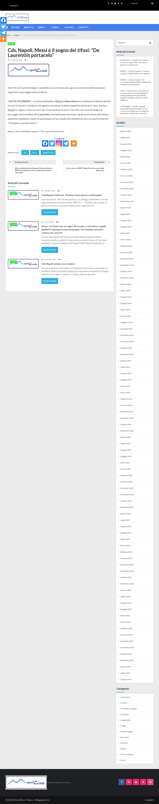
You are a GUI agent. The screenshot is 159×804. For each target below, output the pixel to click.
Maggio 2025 (126, 227)
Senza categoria (127, 754)
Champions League (128, 708)
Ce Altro (69, 27)
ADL (25, 153)
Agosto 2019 (125, 666)
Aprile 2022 (125, 463)
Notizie (15, 27)
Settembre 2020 (127, 584)
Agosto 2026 (125, 131)
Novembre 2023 (127, 341)
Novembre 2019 (127, 647)
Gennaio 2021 (126, 558)
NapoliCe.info (48, 153)
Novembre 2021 (127, 494)
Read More (49, 212)
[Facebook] (45, 143)
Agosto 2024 (125, 284)
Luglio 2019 (125, 673)
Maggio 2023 (126, 380)
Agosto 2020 (125, 590)
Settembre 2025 (127, 201)
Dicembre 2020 (126, 564)
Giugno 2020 (125, 603)
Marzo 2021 (125, 545)
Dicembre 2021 (126, 488)
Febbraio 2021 (126, 552)
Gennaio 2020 (126, 635)
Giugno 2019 (125, 679)
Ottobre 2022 (126, 424)
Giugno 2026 (125, 144)
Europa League (126, 731)
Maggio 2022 (126, 456)
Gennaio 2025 (126, 252)
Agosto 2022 (125, 437)
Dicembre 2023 (126, 335)
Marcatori (124, 737)
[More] (74, 143)
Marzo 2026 (125, 163)
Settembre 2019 (127, 660)
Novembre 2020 (127, 571)
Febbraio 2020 (126, 628)
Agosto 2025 (125, 207)
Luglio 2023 (125, 367)
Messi (34, 153)
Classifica (124, 714)
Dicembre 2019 (126, 641)
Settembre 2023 (127, 354)
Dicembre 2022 (126, 411)
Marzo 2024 (125, 316)
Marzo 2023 (125, 392)
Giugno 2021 (125, 526)
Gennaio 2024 (126, 329)
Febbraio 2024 (126, 322)
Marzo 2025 (125, 239)
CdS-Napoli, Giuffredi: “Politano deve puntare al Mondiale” (71, 195)
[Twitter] (52, 143)
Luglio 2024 (125, 290)
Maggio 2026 (126, 150)
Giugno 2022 (125, 450)
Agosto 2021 (125, 513)
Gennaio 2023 (126, 405)
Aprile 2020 (125, 615)
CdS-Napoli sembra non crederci (58, 263)
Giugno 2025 (125, 220)
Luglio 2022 (125, 443)
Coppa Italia (125, 720)
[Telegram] (66, 143)
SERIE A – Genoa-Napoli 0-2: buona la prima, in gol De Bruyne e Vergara (135, 72)
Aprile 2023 (125, 386)
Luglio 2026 (125, 137)
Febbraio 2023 (126, 399)
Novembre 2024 (127, 265)
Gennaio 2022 (126, 482)
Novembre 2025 (127, 188)
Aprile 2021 (125, 539)
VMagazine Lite (42, 800)
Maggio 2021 (126, 533)
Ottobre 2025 (126, 195)
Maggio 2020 (126, 609)
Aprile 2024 (125, 309)
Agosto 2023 (125, 361)
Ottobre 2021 (126, 501)
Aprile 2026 (125, 157)
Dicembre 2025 (126, 182)
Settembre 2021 (127, 507)
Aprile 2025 (125, 233)
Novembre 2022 (127, 418)
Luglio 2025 (125, 214)
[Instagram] (59, 143)
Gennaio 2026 (126, 176)
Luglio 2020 (125, 596)
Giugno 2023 (125, 373)
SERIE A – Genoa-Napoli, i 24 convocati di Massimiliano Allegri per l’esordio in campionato (135, 82)
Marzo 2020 (125, 622)
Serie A (41, 27)
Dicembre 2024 (126, 259)
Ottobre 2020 (126, 577)
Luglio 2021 (125, 520)
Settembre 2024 (127, 278)
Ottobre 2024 (126, 271)
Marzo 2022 (125, 469)
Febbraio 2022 (126, 475)
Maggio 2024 (126, 303)
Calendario (125, 697)
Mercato (29, 27)
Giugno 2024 (125, 297)
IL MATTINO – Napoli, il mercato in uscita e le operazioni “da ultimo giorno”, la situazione (134, 62)
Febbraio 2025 (126, 246)
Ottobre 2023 (126, 348)
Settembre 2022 (127, 431)
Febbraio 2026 (126, 169)
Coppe (54, 27)
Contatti (14, 6)
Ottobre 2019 (126, 654)
